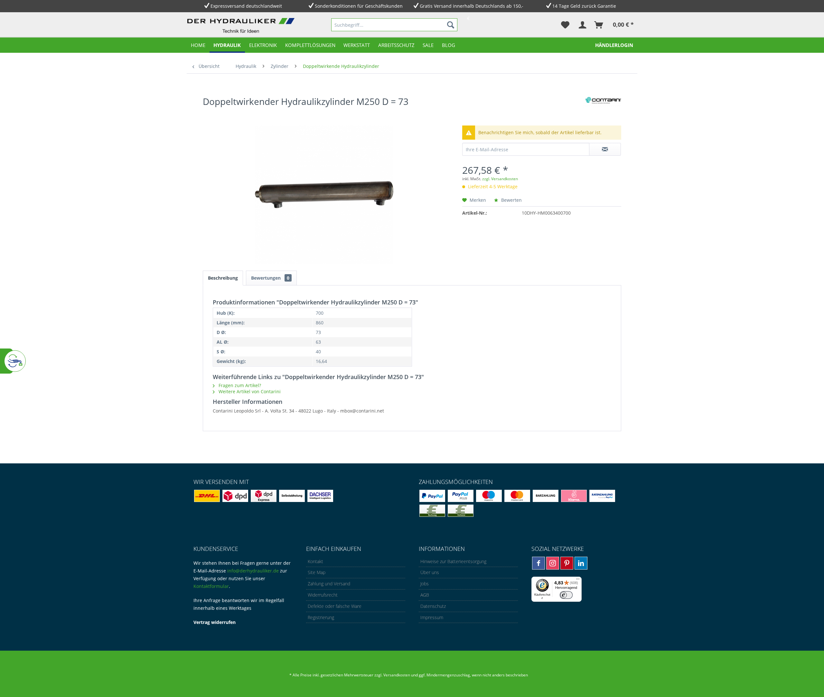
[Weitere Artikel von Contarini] (602, 108)
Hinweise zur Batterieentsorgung (453, 561)
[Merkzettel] (565, 24)
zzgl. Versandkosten (500, 178)
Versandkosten (396, 675)
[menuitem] (394, 24)
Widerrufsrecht (323, 595)
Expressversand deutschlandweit (246, 6)
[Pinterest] (566, 563)
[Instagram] (552, 563)
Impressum (431, 617)
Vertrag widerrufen (214, 622)
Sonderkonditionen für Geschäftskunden (359, 6)
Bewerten (511, 200)
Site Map (316, 572)
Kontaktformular (211, 586)
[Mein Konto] (582, 24)
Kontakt (315, 561)
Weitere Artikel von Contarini (249, 391)
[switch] (566, 595)
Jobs (424, 584)
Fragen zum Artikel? (239, 385)
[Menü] (578, 580)
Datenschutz (433, 606)
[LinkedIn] (581, 563)
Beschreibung (223, 278)
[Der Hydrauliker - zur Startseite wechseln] (242, 26)
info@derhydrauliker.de (253, 571)
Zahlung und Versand (329, 584)
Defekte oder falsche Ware (334, 606)
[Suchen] (450, 24)
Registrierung (321, 617)
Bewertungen (270, 278)
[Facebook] (538, 563)
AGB (424, 595)
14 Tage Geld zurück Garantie (584, 6)
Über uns (429, 572)
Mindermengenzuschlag (448, 675)
